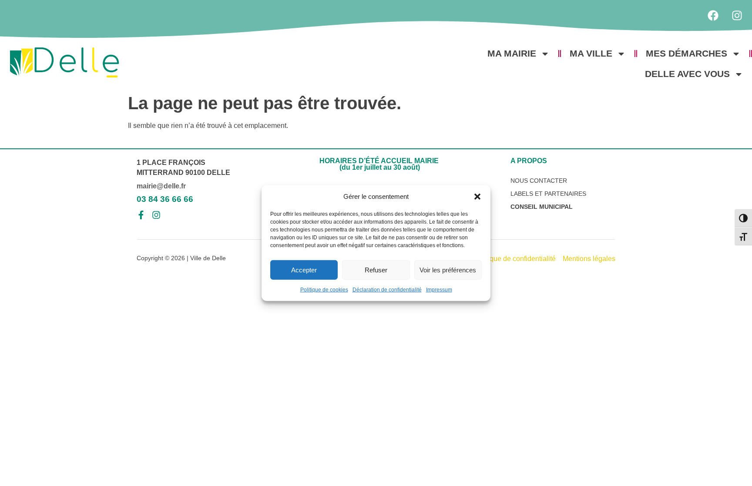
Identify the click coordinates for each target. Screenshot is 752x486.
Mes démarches (686, 53)
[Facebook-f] (141, 215)
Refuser (376, 269)
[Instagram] (737, 15)
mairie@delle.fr (161, 186)
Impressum (439, 290)
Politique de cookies (324, 290)
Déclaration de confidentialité (387, 290)
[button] (477, 196)
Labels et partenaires (548, 193)
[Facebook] (713, 15)
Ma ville (591, 53)
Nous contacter (538, 180)
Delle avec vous (687, 74)
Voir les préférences (448, 269)
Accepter (304, 269)
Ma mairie (511, 53)
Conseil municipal (541, 206)
